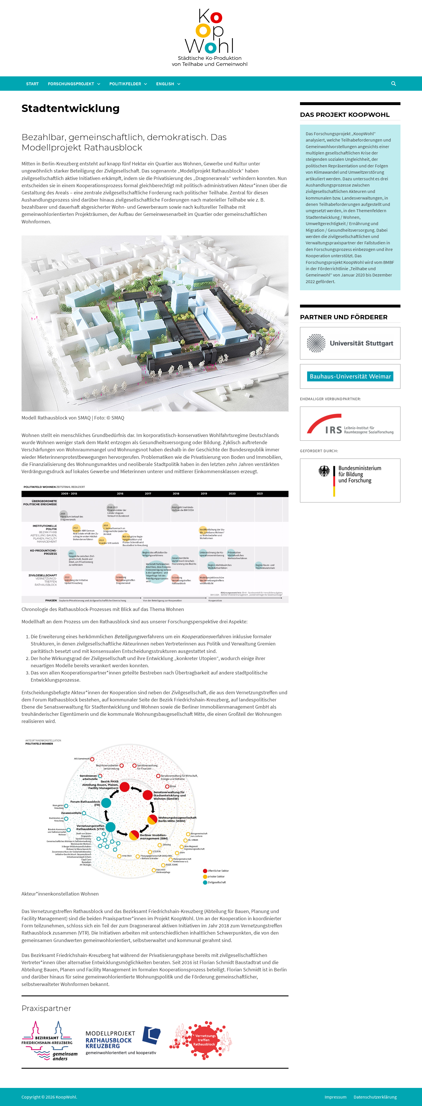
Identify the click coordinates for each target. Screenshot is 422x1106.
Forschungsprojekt (71, 83)
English (165, 83)
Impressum (335, 1097)
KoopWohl (66, 1097)
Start (32, 83)
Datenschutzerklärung (375, 1097)
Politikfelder (125, 83)
